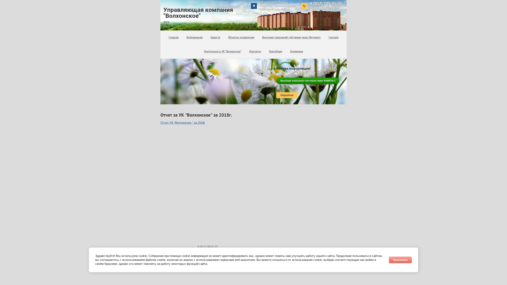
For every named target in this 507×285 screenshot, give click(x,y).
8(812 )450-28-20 (325, 8)
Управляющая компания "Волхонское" (198, 13)
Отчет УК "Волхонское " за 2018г (182, 122)
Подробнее (286, 95)
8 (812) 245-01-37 (326, 3)
